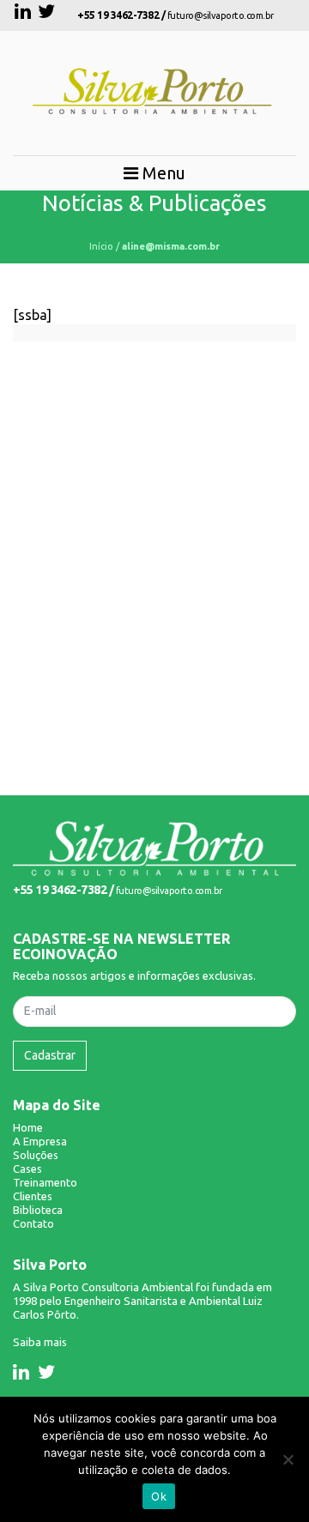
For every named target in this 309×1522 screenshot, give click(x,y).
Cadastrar (50, 1055)
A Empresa (40, 1141)
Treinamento (45, 1182)
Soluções (35, 1155)
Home (28, 1127)
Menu (161, 173)
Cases (27, 1169)
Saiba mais (40, 1342)
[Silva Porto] (154, 847)
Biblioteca (38, 1210)
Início (101, 246)
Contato (33, 1223)
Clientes (32, 1196)
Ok (159, 1496)
